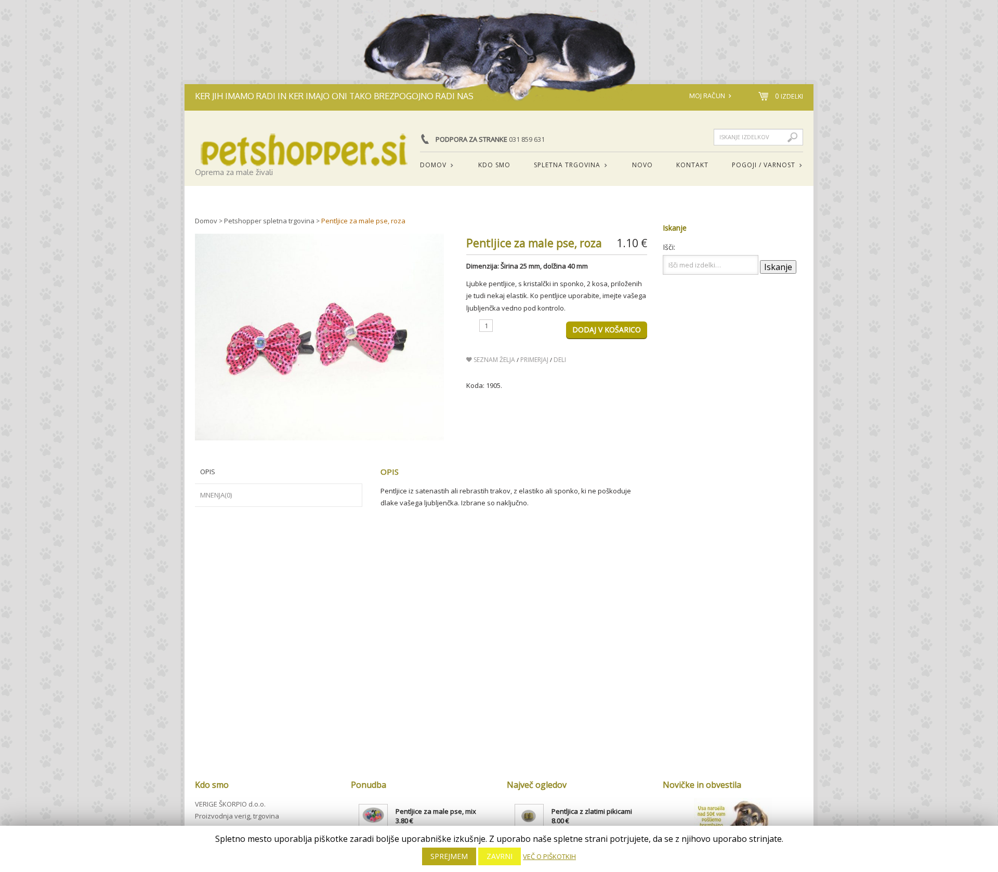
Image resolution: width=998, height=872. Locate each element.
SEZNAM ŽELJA (493, 359)
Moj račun (707, 96)
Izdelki (789, 96)
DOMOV (429, 165)
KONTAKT (692, 164)
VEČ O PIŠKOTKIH (549, 856)
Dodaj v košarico (606, 329)
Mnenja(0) (216, 495)
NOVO (642, 164)
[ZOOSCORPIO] (304, 142)
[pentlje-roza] (319, 337)
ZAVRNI (500, 856)
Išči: (669, 247)
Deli (560, 359)
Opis (207, 471)
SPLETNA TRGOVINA (563, 165)
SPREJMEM (449, 856)
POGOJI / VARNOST (759, 165)
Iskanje (778, 267)
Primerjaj (534, 359)
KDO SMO (494, 164)
